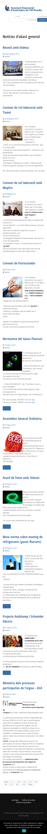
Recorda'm (33, 20)
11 (25, 782)
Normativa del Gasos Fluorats (22, 339)
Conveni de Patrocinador (19, 263)
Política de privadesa (23, 802)
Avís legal (15, 800)
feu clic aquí (39, 171)
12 (30, 782)
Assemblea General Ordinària (22, 418)
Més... (6, 408)
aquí (13, 764)
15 (11, 784)
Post (30, 784)
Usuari (17, 16)
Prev (6, 782)
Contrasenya (43, 16)
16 (17, 784)
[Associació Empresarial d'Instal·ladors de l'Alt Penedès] (23, 8)
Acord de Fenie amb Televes (21, 477)
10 (19, 782)
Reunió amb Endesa (16, 47)
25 (24, 784)
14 (6, 784)
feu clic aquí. (30, 399)
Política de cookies (28, 800)
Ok (24, 831)
